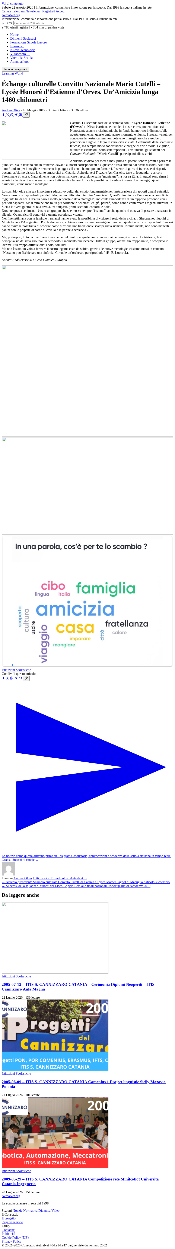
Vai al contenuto (12, 3)
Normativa (30, 1210)
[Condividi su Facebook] (4, 115)
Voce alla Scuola (21, 58)
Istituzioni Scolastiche (16, 670)
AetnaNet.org (11, 15)
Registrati (48, 11)
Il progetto (9, 1218)
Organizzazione (12, 1222)
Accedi (60, 11)
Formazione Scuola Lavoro (28, 42)
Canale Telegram (13, 11)
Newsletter (32, 11)
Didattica (44, 1210)
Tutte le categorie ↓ (15, 69)
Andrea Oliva (11, 110)
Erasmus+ (17, 46)
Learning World (12, 73)
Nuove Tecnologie (22, 50)
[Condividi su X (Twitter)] (8, 115)
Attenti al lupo (19, 61)
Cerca (9, 23)
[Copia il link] (26, 115)
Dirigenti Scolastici (23, 38)
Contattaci (8, 1230)
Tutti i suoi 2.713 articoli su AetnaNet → (60, 878)
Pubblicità (8, 1234)
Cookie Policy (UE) (15, 1237)
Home (14, 34)
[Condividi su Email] (21, 115)
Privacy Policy (11, 1241)
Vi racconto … (20, 54)
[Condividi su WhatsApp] (12, 115)
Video (55, 1210)
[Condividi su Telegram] (16, 115)
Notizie (17, 1210)
